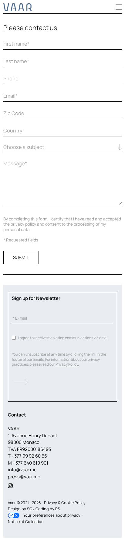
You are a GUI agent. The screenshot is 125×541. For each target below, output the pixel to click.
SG (30, 508)
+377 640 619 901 (30, 463)
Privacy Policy (67, 364)
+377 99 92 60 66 (29, 456)
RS (57, 508)
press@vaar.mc (24, 476)
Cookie (67, 502)
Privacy (50, 502)
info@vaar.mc (22, 469)
